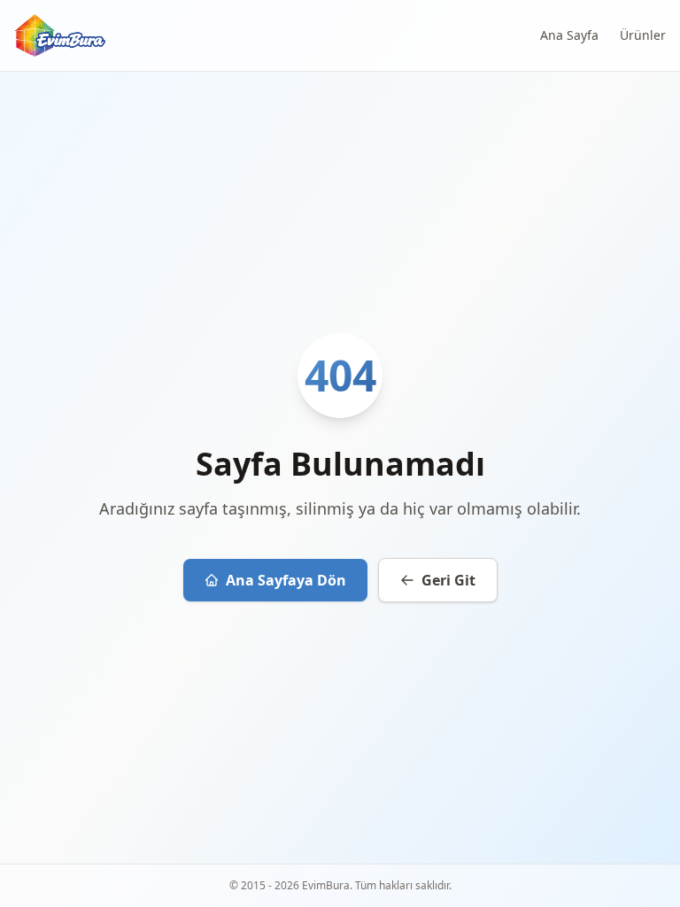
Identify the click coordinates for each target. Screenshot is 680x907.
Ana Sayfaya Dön (286, 580)
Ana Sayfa (569, 35)
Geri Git (448, 580)
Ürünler (643, 35)
